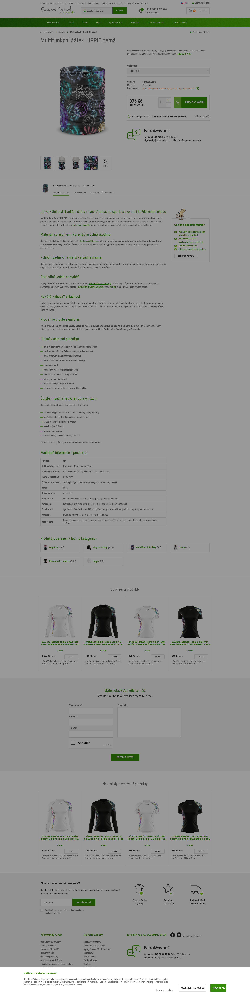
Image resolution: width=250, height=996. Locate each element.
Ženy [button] (85, 22)
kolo (79, 225)
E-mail (72, 716)
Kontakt (144, 3)
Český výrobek (90, 960)
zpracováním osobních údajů (69, 910)
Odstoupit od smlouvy (192, 936)
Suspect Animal (46, 32)
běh (75, 225)
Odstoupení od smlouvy (50, 942)
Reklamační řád (47, 953)
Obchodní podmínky (49, 956)
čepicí (113, 286)
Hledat (119, 11)
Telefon (73, 728)
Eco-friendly (80, 3)
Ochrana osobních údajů (51, 960)
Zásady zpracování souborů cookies (56, 964)
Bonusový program (92, 942)
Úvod (42, 3)
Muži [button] (71, 22)
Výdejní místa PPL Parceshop (97, 949)
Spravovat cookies (164, 990)
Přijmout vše (218, 988)
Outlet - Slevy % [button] (180, 22)
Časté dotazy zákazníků (94, 945)
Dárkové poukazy (156, 22)
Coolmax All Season (89, 241)
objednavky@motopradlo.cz (156, 140)
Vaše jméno (75, 705)
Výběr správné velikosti (111, 3)
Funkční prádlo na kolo (188, 245)
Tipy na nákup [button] (53, 22)
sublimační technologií (100, 283)
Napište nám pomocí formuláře (187, 140)
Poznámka (122, 705)
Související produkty (102, 192)
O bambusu (58, 3)
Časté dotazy (93, 3)
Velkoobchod (90, 956)
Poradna (69, 3)
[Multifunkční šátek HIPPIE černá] (47, 163)
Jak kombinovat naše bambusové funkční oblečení (191, 240)
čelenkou (100, 286)
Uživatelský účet (202, 2)
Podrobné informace (73, 985)
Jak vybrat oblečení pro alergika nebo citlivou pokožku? (192, 233)
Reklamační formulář (49, 949)
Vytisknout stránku (201, 32)
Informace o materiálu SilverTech (192, 249)
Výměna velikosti (48, 945)
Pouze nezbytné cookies (192, 988)
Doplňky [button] (135, 22)
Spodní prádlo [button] (115, 22)
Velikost (132, 65)
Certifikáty (88, 953)
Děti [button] (98, 22)
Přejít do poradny (186, 256)
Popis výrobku (61, 192)
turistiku (86, 225)
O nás (49, 3)
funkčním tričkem (86, 286)
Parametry (80, 192)
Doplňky (62, 32)
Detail (71, 657)
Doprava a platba (131, 3)
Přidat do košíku (194, 102)
